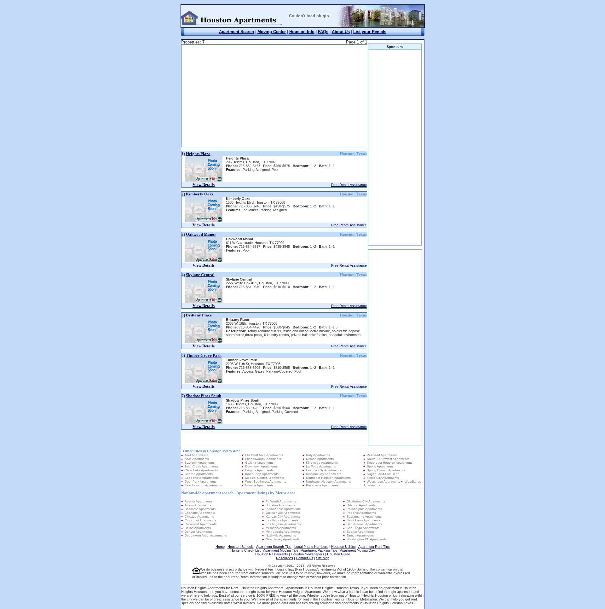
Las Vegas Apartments (282, 520)
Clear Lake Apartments (201, 470)
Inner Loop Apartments (262, 474)
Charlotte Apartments (200, 512)
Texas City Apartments (383, 477)
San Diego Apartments (363, 528)
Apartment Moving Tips (280, 550)
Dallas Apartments (198, 528)
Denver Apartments (198, 531)
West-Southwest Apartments (265, 481)
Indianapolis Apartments (283, 509)
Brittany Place (199, 315)
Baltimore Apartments (200, 509)
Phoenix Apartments (361, 512)
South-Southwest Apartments (388, 459)
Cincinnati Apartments (200, 520)
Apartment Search (236, 31)
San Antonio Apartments (364, 524)
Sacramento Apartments (364, 516)
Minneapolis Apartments (283, 531)
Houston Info (301, 31)
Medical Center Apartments (264, 477)
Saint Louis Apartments (363, 520)
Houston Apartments (280, 505)
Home (220, 546)
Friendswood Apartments (263, 459)
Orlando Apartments (361, 505)
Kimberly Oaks (199, 194)
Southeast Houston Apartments (389, 462)
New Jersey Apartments (283, 539)
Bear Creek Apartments (201, 466)
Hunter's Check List (245, 550)
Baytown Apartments (200, 462)
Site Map (322, 558)
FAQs (323, 31)
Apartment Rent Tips (374, 546)
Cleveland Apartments (200, 524)
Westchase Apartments (383, 481)
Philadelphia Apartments (364, 509)
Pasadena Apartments (322, 485)
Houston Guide (338, 554)
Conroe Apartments (199, 474)
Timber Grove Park (204, 355)
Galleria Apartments (259, 462)
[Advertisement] (257, 96)
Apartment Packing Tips (319, 550)
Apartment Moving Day (357, 550)
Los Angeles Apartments (283, 524)
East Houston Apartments (203, 485)
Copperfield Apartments (202, 477)
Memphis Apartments (281, 528)
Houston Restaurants (271, 554)
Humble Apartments (259, 485)
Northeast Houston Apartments (328, 477)
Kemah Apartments (320, 459)
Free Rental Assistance (349, 185)
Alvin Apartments (197, 459)
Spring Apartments (380, 466)
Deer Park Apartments (200, 481)
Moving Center (271, 31)
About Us (341, 31)
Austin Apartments (198, 505)
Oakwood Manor (201, 234)
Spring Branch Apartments (386, 470)
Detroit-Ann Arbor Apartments (206, 535)
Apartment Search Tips (273, 546)
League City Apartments (323, 470)
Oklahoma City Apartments (366, 501)
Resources (284, 558)
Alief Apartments (196, 455)
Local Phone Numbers (311, 546)
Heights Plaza (198, 153)
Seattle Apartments (360, 531)
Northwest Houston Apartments (328, 481)
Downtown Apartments (261, 466)
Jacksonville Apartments (283, 512)
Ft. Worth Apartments (281, 501)
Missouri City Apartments (323, 474)
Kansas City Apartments (283, 516)
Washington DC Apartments (367, 539)
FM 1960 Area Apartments (264, 455)
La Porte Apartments (321, 466)
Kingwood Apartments (322, 462)
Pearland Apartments (382, 455)
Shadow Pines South (203, 395)
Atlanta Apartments (198, 501)
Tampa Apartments (360, 535)
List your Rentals (369, 31)
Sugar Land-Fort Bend (383, 474)
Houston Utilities (343, 546)
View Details (204, 184)
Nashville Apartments (281, 535)
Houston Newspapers (307, 554)
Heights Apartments (259, 470)
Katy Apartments (318, 455)
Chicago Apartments (199, 516)
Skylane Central (200, 274)
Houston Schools (241, 546)
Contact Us (304, 558)
